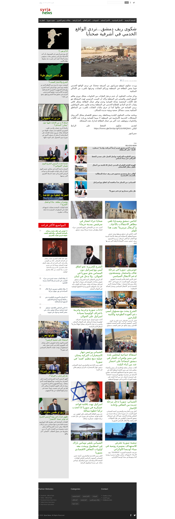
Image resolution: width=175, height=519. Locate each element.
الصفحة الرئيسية (130, 20)
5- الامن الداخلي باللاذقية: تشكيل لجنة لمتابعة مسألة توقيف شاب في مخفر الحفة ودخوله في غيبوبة (55, 310)
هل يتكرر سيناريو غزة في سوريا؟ (122, 191)
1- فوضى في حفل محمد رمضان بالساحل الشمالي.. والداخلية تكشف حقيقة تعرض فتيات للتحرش (55, 233)
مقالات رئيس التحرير (63, 20)
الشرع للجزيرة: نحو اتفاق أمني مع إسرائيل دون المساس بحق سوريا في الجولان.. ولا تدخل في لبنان (88, 271)
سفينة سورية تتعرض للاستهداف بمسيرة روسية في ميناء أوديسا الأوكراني (121, 446)
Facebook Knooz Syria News (49, 500)
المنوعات (96, 20)
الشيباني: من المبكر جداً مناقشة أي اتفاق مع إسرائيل (114, 182)
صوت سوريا (51, 20)
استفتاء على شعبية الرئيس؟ (57, 340)
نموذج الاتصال (106, 498)
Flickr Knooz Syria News (47, 504)
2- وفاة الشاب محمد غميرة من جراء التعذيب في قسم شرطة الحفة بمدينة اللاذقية (55, 281)
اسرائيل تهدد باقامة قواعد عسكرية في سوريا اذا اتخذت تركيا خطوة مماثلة (87, 407)
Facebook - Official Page (47, 495)
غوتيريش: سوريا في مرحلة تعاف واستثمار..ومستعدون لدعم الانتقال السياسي (122, 272)
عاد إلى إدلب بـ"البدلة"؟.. (58, 376)
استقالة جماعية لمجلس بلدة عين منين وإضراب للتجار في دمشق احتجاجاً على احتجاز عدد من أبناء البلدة (122, 359)
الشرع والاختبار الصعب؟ (58, 82)
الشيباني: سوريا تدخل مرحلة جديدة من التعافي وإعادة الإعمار (122, 404)
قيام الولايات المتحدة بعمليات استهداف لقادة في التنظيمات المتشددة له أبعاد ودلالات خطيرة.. (55, 210)
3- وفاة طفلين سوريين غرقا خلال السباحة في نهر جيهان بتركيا (56, 290)
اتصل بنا (42, 20)
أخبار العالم (86, 20)
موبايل (40, 2)
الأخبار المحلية (105, 20)
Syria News (47, 515)
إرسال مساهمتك (107, 495)
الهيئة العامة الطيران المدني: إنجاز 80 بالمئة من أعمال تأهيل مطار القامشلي (114, 166)
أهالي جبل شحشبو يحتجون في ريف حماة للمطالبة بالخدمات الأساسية (115, 175)
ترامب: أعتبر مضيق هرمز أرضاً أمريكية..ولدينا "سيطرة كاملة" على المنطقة (114, 149)
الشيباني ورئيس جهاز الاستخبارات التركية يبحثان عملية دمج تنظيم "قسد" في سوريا (88, 357)
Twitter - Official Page (46, 498)
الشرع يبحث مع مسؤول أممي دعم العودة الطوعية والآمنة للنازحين (121, 314)
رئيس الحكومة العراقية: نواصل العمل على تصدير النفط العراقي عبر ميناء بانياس (114, 157)
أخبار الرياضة (77, 20)
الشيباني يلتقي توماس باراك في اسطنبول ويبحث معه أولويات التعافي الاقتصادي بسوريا (87, 447)
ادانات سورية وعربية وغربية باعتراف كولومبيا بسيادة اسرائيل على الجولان (87, 313)
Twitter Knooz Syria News (48, 502)
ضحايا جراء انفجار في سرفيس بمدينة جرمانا (90, 222)
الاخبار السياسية (117, 20)
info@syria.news (107, 500)
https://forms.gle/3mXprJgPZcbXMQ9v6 (112, 128)
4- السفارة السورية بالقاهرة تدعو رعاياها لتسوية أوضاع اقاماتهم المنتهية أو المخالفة (56, 299)
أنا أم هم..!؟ (63, 51)
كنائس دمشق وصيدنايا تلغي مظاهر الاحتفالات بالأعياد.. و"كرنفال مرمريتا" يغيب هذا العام (122, 225)
